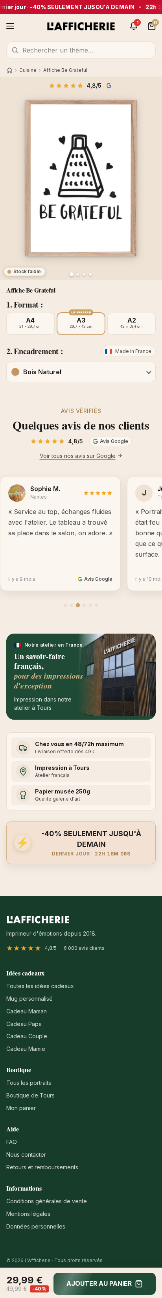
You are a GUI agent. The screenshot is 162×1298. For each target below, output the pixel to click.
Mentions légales (28, 1213)
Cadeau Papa (24, 1023)
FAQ (11, 1142)
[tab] (65, 605)
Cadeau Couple (26, 1036)
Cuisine (28, 70)
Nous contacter (26, 1154)
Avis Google (109, 85)
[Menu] (10, 26)
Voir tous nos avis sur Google (78, 455)
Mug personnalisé (29, 998)
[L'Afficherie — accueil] (81, 26)
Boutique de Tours (30, 1095)
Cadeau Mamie (25, 1048)
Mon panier (21, 1108)
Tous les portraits (28, 1082)
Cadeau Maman (26, 1011)
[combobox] (81, 50)
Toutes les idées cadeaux (40, 986)
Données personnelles (35, 1226)
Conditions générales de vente (46, 1201)
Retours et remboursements (42, 1167)
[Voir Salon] (90, 274)
